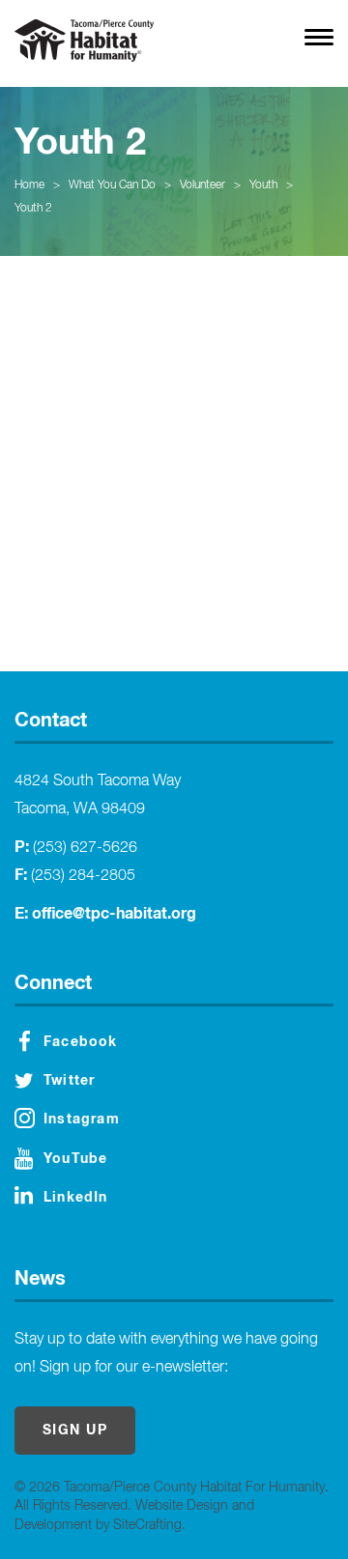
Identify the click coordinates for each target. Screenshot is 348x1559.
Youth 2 (33, 208)
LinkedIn (76, 1198)
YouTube (75, 1159)
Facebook (81, 1042)
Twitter (69, 1081)
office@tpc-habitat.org (114, 913)
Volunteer (202, 185)
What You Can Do (112, 185)
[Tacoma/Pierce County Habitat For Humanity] (84, 40)
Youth (263, 185)
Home (29, 185)
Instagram (82, 1119)
